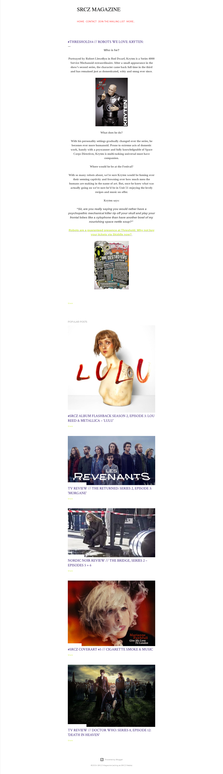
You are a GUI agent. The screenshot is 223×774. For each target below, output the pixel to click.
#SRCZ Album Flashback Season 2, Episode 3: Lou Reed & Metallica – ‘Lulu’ (111, 418)
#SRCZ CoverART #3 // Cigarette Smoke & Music (110, 649)
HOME (80, 21)
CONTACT (91, 21)
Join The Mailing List (111, 21)
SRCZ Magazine (98, 9)
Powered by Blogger (114, 759)
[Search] (153, 8)
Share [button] (70, 303)
